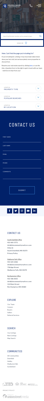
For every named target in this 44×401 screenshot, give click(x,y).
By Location (10, 107)
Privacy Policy (12, 253)
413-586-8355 (12, 279)
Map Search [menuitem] (11, 338)
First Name (7, 137)
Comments (7, 171)
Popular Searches (12, 98)
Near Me (20, 43)
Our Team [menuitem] (10, 304)
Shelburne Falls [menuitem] (12, 364)
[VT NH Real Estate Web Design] (15, 396)
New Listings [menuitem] (11, 335)
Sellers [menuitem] (9, 312)
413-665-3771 (12, 242)
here (31, 65)
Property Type (11, 89)
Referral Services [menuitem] (13, 315)
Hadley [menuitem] (9, 361)
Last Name (6, 145)
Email (5, 154)
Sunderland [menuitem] (11, 367)
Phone (5, 163)
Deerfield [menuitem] (10, 358)
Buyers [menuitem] (9, 310)
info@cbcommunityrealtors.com (19, 245)
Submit (22, 190)
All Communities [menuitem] (13, 356)
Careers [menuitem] (10, 307)
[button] (40, 36)
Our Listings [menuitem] (11, 333)
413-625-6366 (12, 262)
